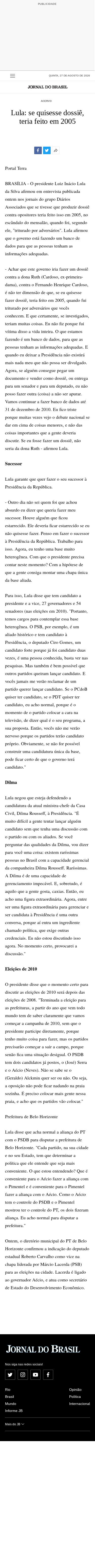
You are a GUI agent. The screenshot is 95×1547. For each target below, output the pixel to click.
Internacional (79, 1404)
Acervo (46, 101)
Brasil (9, 1397)
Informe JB (14, 1411)
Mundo (10, 1404)
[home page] (47, 87)
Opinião (75, 1390)
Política (75, 1397)
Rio (7, 1390)
